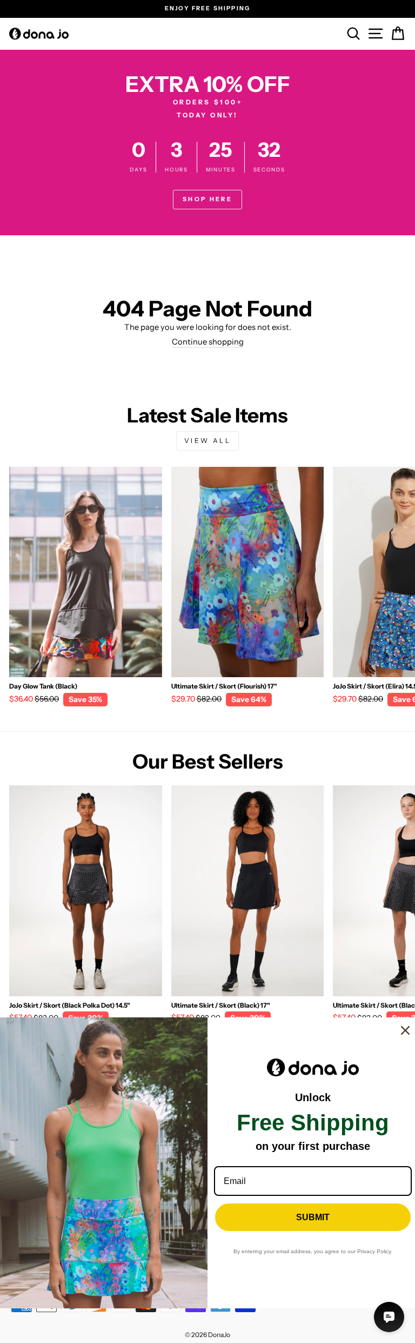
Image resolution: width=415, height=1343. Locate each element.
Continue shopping (208, 342)
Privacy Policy (374, 1251)
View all (207, 440)
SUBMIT (313, 1217)
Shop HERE (207, 199)
